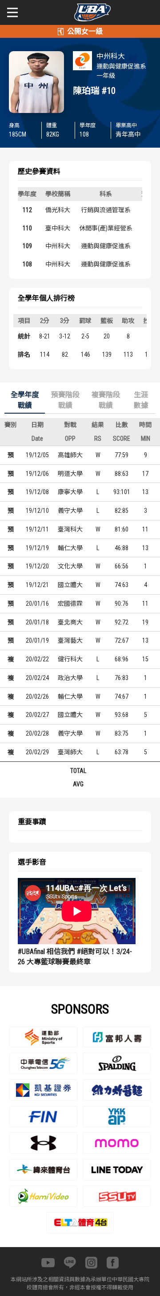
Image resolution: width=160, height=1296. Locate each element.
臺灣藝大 (70, 640)
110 (27, 228)
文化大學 (70, 566)
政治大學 (70, 677)
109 (27, 246)
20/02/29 (37, 752)
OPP (70, 438)
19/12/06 (37, 473)
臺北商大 (70, 622)
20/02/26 (37, 696)
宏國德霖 (70, 603)
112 (27, 209)
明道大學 (70, 473)
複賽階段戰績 (106, 400)
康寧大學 (70, 491)
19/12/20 (37, 566)
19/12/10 (37, 510)
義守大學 (70, 510)
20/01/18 (37, 622)
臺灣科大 (70, 529)
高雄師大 (70, 455)
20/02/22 (37, 659)
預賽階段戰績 (65, 400)
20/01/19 (37, 640)
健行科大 (70, 659)
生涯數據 (141, 400)
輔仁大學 (70, 547)
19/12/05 (37, 455)
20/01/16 (37, 603)
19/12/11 (37, 529)
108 (27, 264)
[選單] (12, 12)
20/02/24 (37, 677)
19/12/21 (37, 584)
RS (97, 438)
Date (37, 438)
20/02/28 (37, 733)
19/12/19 (37, 547)
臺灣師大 (70, 752)
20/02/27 (37, 714)
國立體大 (70, 584)
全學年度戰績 (25, 400)
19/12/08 (37, 491)
